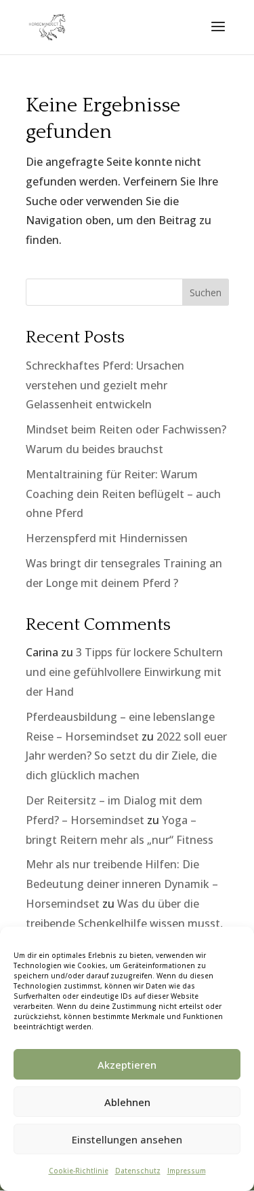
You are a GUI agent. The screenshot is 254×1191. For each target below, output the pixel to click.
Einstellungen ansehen (127, 1139)
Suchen (205, 292)
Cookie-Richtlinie (78, 1170)
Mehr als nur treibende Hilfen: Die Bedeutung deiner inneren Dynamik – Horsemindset (122, 884)
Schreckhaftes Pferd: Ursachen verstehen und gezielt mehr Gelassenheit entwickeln (105, 385)
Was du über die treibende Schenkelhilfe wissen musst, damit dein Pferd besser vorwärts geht (125, 923)
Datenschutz (138, 1170)
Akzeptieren (127, 1064)
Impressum (186, 1170)
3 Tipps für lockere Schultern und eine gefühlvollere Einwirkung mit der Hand (124, 672)
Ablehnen (127, 1102)
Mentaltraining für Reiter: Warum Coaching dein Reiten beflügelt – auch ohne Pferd (123, 494)
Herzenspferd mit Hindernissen (107, 538)
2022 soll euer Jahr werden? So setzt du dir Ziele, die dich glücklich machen (126, 756)
